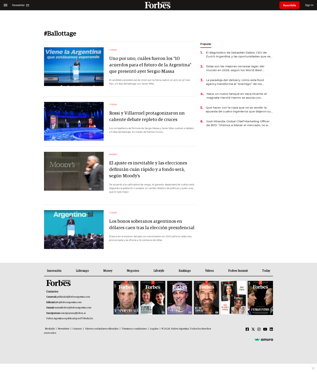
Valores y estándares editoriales (102, 329)
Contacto (77, 329)
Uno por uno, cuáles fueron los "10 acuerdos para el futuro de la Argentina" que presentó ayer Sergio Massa (150, 65)
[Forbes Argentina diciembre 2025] (206, 298)
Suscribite (289, 5)
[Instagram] (259, 329)
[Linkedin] (271, 329)
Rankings (185, 270)
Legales (154, 329)
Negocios (133, 270)
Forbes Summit (238, 270)
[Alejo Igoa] (179, 298)
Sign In (309, 5)
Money (107, 270)
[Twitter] (253, 329)
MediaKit (50, 329)
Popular (205, 44)
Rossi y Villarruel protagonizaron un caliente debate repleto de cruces (147, 116)
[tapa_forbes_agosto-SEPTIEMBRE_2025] (260, 298)
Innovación (54, 270)
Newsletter (63, 329)
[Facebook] (247, 329)
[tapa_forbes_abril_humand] (152, 298)
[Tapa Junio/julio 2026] (126, 298)
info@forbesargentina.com (68, 302)
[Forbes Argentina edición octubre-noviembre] (233, 298)
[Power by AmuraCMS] (264, 339)
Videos (209, 270)
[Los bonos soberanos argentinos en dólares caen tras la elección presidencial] (74, 229)
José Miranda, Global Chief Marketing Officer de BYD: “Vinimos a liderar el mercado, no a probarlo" (238, 123)
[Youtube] (265, 329)
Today (266, 270)
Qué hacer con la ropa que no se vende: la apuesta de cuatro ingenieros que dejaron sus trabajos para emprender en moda (239, 109)
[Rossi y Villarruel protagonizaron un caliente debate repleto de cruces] (74, 121)
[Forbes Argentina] (158, 5)
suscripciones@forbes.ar (73, 313)
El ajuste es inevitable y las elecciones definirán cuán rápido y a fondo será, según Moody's (148, 169)
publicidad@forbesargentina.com (73, 297)
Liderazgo (82, 270)
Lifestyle (159, 270)
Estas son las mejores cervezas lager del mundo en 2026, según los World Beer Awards (235, 68)
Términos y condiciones (134, 329)
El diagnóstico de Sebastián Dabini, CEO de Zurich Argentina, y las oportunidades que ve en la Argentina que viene (238, 54)
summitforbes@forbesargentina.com (73, 308)
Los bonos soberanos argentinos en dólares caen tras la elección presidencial (151, 224)
